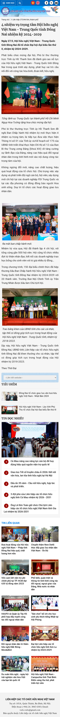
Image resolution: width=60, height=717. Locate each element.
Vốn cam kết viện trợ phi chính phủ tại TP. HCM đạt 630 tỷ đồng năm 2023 (14, 581)
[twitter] (51, 3)
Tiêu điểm (9, 384)
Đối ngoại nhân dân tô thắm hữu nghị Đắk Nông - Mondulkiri (14, 647)
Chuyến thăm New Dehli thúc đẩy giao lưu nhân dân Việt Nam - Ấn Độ (44, 547)
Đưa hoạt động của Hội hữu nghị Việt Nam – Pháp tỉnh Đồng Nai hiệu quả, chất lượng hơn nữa (14, 549)
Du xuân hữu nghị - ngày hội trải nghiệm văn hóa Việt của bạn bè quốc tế (15, 677)
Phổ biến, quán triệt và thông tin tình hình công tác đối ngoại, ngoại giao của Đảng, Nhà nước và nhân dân (44, 584)
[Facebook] (46, 3)
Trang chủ (5, 20)
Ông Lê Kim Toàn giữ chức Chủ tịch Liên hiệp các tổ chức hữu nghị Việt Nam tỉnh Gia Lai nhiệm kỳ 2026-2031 (30, 508)
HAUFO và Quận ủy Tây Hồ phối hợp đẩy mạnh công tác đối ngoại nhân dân (14, 617)
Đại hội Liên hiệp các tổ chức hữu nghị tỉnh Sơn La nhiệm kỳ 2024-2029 (44, 647)
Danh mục (10, 3)
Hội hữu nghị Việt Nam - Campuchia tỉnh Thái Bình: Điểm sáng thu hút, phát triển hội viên (44, 678)
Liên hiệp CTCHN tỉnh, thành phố (25, 20)
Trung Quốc (49, 179)
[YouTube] (56, 3)
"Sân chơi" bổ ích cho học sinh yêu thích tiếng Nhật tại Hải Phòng (44, 617)
